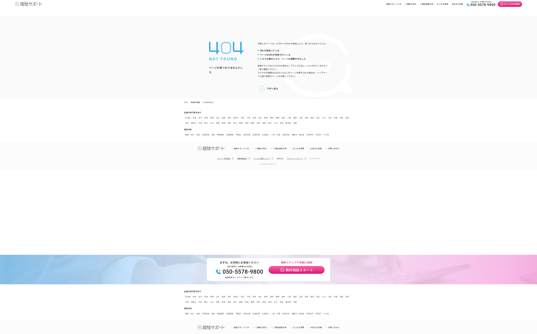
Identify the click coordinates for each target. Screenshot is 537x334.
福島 (223, 117)
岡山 (206, 123)
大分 (276, 123)
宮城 (206, 117)
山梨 (301, 117)
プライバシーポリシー (295, 158)
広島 (200, 123)
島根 (223, 123)
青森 (194, 117)
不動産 (238, 134)
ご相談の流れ (411, 4)
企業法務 (246, 134)
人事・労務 (275, 134)
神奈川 (236, 117)
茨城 (254, 117)
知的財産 (286, 134)
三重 (289, 117)
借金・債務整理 (217, 134)
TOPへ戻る (272, 88)
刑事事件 (310, 134)
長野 (295, 117)
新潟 (306, 117)
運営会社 (280, 158)
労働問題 (229, 134)
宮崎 (281, 123)
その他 (326, 134)
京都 (335, 117)
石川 (324, 117)
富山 (318, 117)
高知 (247, 123)
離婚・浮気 (189, 134)
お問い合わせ (334, 148)
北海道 (187, 117)
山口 (212, 123)
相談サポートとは (394, 4)
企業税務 (256, 134)
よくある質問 (442, 4)
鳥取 (218, 123)
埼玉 (243, 117)
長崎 (264, 123)
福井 (312, 117)
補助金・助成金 (298, 134)
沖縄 (295, 123)
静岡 (277, 117)
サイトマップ (315, 158)
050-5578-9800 (483, 5)
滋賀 (347, 117)
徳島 (229, 123)
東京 (229, 117)
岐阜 (283, 117)
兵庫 (341, 117)
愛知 (272, 117)
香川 (235, 123)
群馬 (266, 117)
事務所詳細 (195, 102)
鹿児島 (288, 123)
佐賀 (258, 123)
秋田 (212, 117)
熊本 (270, 123)
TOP (186, 102)
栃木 (260, 117)
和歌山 (193, 123)
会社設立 (265, 134)
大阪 (330, 117)
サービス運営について (262, 158)
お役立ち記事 (457, 4)
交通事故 (205, 134)
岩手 (200, 117)
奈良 (187, 123)
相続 (198, 134)
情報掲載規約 (242, 158)
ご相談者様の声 (426, 4)
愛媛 (241, 123)
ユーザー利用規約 (223, 158)
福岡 (252, 123)
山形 (218, 117)
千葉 (248, 117)
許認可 (318, 134)
